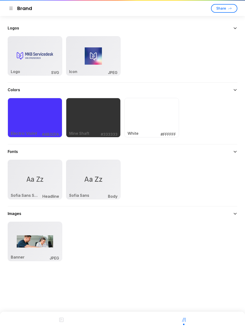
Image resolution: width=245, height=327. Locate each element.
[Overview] (61, 319)
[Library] (183, 319)
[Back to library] (11, 8)
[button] (122, 28)
